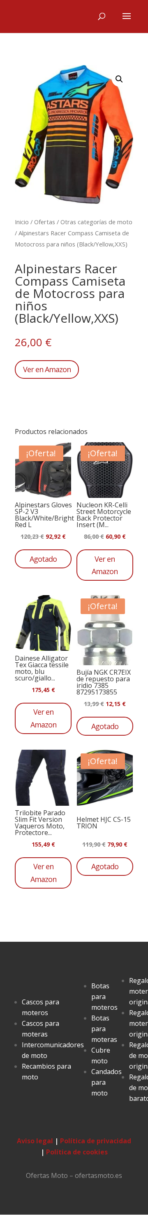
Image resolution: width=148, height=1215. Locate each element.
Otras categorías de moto (96, 222)
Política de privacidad (95, 1140)
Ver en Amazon (47, 369)
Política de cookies (77, 1151)
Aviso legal (35, 1140)
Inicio (22, 222)
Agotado (43, 559)
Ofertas (44, 222)
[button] (119, 79)
